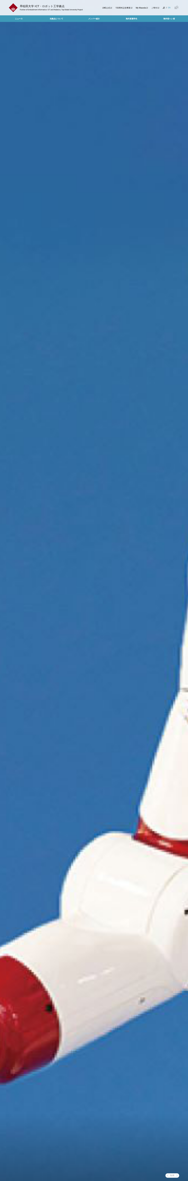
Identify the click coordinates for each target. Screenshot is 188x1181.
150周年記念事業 (122, 8)
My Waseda (141, 8)
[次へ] (177, 1175)
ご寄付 (154, 8)
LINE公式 (106, 8)
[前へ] (167, 1175)
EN (169, 8)
